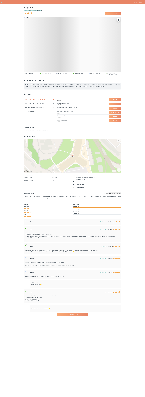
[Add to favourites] (118, 20)
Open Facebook (80, 184)
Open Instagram (80, 187)
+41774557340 (79, 182)
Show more (28, 240)
